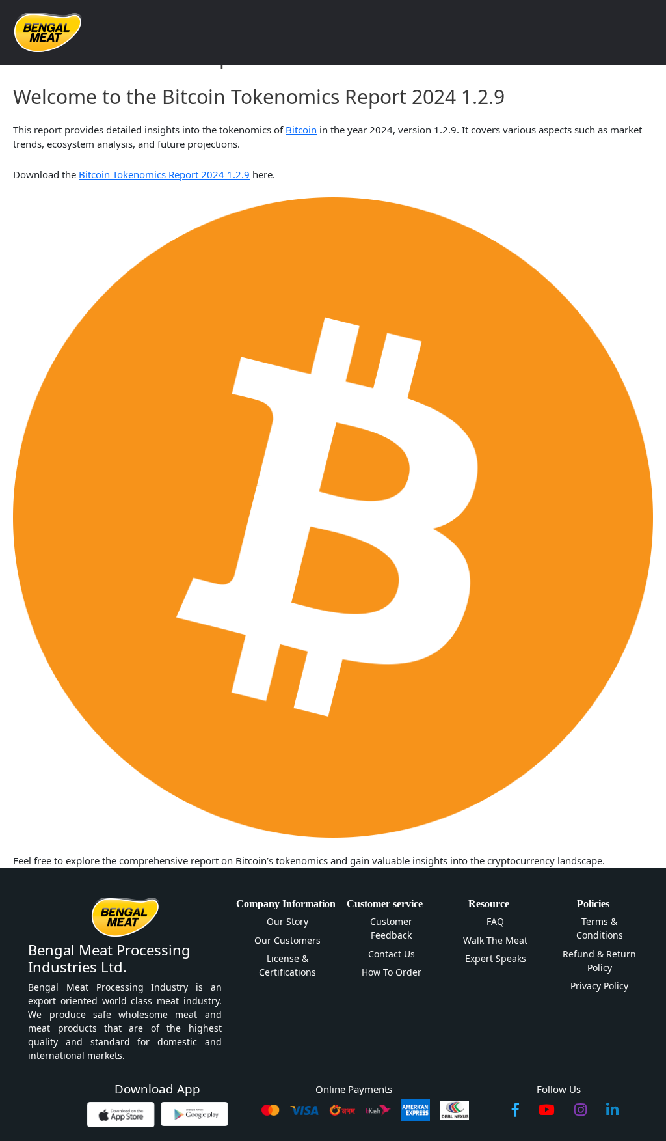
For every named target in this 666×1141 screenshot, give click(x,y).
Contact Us (391, 954)
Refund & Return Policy (599, 961)
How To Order (391, 972)
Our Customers (287, 940)
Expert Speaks (495, 958)
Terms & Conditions (599, 928)
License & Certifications (287, 965)
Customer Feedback (391, 928)
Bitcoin (301, 129)
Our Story (287, 921)
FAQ (495, 921)
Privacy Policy (599, 986)
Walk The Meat (495, 940)
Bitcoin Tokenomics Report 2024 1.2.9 (164, 174)
